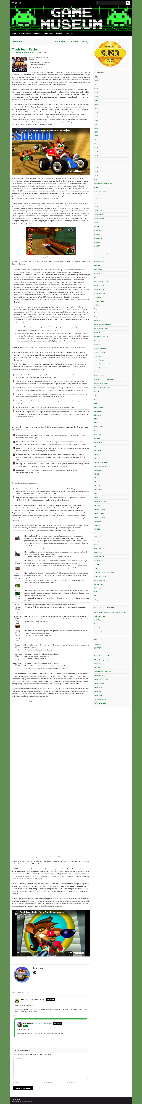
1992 (96, 128)
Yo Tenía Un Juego (100, 703)
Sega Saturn (98, 552)
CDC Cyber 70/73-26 (101, 281)
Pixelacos (97, 667)
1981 (96, 85)
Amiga (96, 207)
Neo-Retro (97, 435)
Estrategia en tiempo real (102, 324)
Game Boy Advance (100, 348)
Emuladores (48, 33)
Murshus (16, 52)
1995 (96, 140)
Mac (95, 403)
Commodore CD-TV (100, 293)
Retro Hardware (99, 509)
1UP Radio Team (99, 616)
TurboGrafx (98, 588)
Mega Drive (98, 411)
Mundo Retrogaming (101, 660)
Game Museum (99, 360)
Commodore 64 (99, 289)
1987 (96, 108)
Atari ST (97, 246)
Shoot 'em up (98, 560)
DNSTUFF (97, 648)
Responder (50, 999)
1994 (96, 136)
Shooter (97, 564)
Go (21, 999)
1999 (22, 52)
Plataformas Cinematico (102, 482)
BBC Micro (97, 265)
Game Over (98, 628)
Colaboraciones (99, 285)
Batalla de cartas (99, 262)
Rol (95, 533)
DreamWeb (19, 41)
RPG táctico (98, 537)
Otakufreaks (98, 664)
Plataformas (98, 478)
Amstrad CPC (98, 214)
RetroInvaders (99, 683)
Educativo (97, 313)
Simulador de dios (100, 576)
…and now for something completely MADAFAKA (110, 612)
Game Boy (97, 344)
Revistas (97, 525)
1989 (96, 116)
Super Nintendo (99, 580)
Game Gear (98, 356)
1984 (96, 96)
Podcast (37, 33)
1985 (96, 100)
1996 (96, 144)
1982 (96, 89)
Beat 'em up (98, 269)
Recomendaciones (100, 501)
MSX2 (96, 423)
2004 (96, 171)
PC (95, 446)
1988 (96, 112)
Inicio (14, 33)
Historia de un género (101, 383)
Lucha (96, 399)
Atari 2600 (97, 230)
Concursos (97, 297)
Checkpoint (98, 644)
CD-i (95, 277)
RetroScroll (98, 695)
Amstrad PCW (99, 218)
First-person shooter (101, 336)
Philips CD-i (98, 470)
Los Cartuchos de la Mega (102, 656)
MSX (95, 419)
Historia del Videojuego (102, 387)
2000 (96, 159)
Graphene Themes (27, 1101)
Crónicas (97, 305)
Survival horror (99, 584)
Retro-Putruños (99, 517)
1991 (96, 124)
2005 (96, 175)
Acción (96, 187)
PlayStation (33, 52)
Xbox (96, 596)
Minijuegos (97, 415)
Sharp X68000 (99, 556)
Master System (99, 407)
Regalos (59, 33)
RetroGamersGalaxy (101, 679)
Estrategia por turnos (101, 328)
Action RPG (98, 199)
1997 (96, 148)
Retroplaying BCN (100, 691)
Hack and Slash (99, 376)
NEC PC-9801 (98, 427)
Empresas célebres (100, 317)
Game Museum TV (100, 368)
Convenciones (99, 301)
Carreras (26, 52)
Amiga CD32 (98, 210)
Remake (97, 505)
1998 (96, 151)
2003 (96, 167)
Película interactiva (100, 462)
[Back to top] (137, 1099)
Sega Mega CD (99, 549)
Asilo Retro (98, 620)
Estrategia (97, 321)
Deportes (97, 309)
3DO (96, 179)
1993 (96, 132)
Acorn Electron (99, 195)
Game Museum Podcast (102, 364)
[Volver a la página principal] (71, 18)
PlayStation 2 (98, 490)
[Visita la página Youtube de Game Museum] (16, 2)
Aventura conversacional (102, 254)
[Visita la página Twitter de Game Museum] (13, 2)
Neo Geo (97, 431)
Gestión (97, 372)
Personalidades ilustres (102, 466)
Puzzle (96, 497)
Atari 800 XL (98, 238)
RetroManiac (98, 687)
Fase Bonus (98, 624)
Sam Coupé (98, 545)
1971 (96, 77)
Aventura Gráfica (99, 258)
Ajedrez (96, 203)
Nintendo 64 (98, 442)
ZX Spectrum (98, 600)
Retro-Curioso (99, 513)
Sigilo (96, 568)
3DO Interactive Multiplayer (103, 183)
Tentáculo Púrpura (100, 699)
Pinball (96, 474)
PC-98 (96, 458)
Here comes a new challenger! (104, 379)
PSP (95, 493)
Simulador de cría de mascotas (104, 572)
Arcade (96, 226)
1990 (96, 120)
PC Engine (97, 450)
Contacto (69, 33)
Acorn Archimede (100, 191)
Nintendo (97, 438)
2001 (96, 163)
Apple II (97, 222)
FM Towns (97, 340)
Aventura (97, 250)
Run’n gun (97, 541)
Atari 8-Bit (97, 234)
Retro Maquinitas (100, 675)
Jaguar (96, 395)
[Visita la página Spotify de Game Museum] (20, 2)
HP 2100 (97, 391)
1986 (96, 104)
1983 (96, 93)
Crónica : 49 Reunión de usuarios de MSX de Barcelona (70, 41)
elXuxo (96, 652)
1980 (96, 81)
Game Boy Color (99, 352)
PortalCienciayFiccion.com (102, 671)
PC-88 (96, 454)
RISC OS (97, 529)
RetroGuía (97, 521)
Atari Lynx (97, 242)
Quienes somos (25, 33)
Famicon (97, 332)
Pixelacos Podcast (100, 632)
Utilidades (97, 592)
